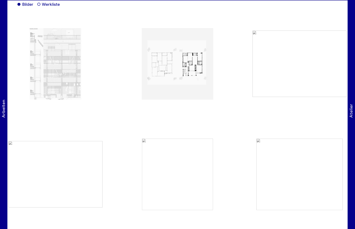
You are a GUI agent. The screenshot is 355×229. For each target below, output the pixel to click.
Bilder (29, 4)
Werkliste (54, 4)
